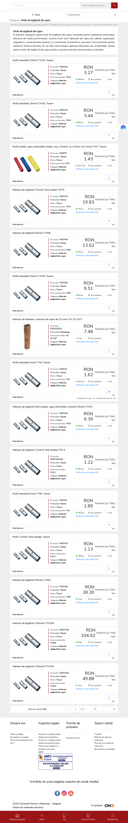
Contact (97, 734)
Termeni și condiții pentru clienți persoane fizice (49, 736)
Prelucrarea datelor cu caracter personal (48, 747)
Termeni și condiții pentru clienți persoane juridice (49, 741)
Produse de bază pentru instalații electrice (30, 24)
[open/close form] (123, 127)
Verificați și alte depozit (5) (87, 83)
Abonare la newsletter (104, 749)
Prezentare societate (19, 737)
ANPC (41, 752)
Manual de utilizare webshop (103, 738)
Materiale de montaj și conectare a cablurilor (71, 24)
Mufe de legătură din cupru (106, 24)
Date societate (16, 734)
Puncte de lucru (73, 738)
